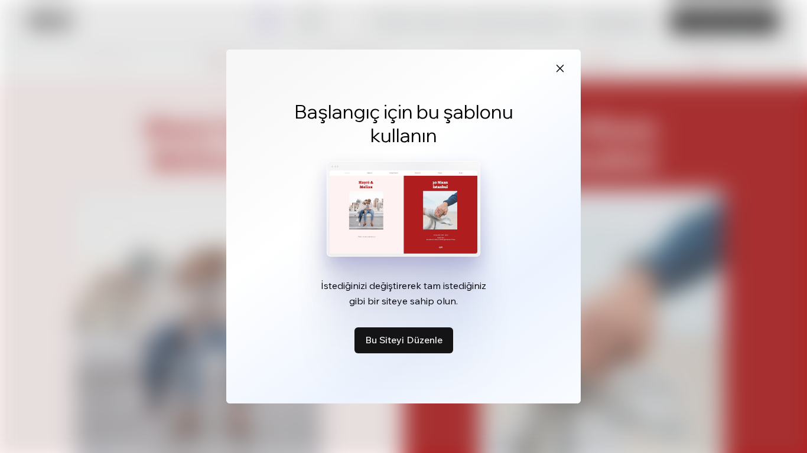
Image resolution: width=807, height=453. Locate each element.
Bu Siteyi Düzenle (403, 340)
